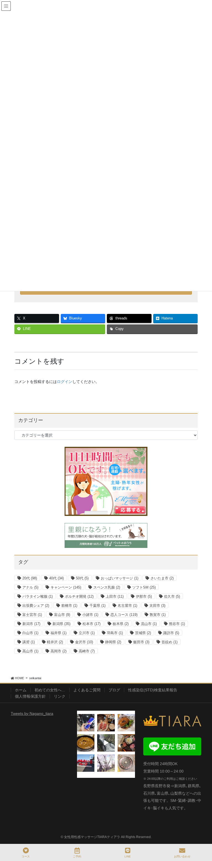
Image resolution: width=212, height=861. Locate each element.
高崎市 (87, 651)
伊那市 (144, 596)
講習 (28, 642)
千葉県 (97, 605)
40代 (56, 578)
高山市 (30, 651)
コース (26, 856)
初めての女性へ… (50, 690)
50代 (82, 578)
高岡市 (59, 651)
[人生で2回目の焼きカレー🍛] (85, 743)
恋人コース (123, 615)
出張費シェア (35, 605)
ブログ (114, 690)
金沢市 (84, 642)
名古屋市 (127, 605)
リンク (59, 696)
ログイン (64, 381)
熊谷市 (177, 624)
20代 (29, 578)
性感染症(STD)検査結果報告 (152, 690)
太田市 (157, 605)
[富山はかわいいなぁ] (126, 763)
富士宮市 (32, 615)
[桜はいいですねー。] (106, 763)
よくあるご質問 (86, 690)
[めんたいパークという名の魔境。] (85, 763)
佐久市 (172, 596)
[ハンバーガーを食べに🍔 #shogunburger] (126, 722)
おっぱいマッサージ (119, 578)
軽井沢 (55, 642)
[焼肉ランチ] (106, 722)
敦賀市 (158, 615)
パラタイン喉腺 (37, 596)
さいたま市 (162, 578)
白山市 (30, 633)
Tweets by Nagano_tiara (32, 713)
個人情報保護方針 (30, 696)
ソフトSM (144, 587)
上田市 (115, 596)
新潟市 (31, 624)
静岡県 (113, 642)
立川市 (87, 633)
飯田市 (141, 642)
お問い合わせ (182, 856)
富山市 (62, 615)
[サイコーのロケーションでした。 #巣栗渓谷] (106, 743)
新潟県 (61, 624)
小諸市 (90, 615)
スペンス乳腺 (106, 587)
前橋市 (69, 605)
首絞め (169, 642)
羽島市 (115, 633)
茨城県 (143, 633)
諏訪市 (171, 633)
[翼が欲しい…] (85, 722)
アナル (30, 587)
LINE (127, 856)
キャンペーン (66, 587)
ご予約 (77, 856)
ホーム (20, 690)
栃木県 (121, 624)
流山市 (149, 624)
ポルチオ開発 (79, 596)
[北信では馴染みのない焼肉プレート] (126, 743)
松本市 (91, 624)
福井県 (59, 633)
